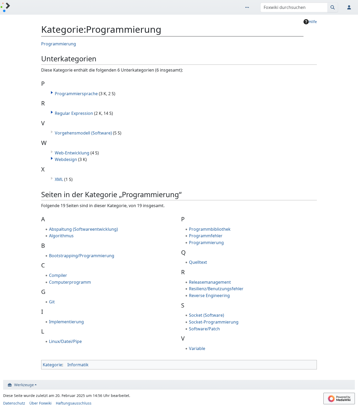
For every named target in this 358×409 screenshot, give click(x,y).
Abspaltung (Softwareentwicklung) (83, 229)
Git (52, 302)
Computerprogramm (70, 282)
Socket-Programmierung (213, 322)
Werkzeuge (24, 384)
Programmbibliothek (210, 229)
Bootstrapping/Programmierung (81, 256)
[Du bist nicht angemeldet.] (350, 7)
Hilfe (313, 21)
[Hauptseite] (5, 7)
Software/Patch (204, 329)
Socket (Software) (206, 315)
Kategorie (52, 365)
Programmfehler (206, 236)
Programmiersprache (76, 93)
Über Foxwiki (40, 403)
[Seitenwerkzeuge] (248, 7)
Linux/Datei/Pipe (65, 341)
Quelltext (198, 262)
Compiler (58, 275)
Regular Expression (74, 113)
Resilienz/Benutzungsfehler (216, 289)
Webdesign (66, 159)
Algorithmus (61, 236)
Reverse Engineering (209, 295)
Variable (197, 348)
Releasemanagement (210, 282)
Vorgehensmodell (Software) (83, 133)
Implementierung (66, 322)
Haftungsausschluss (73, 403)
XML (59, 179)
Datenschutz (14, 403)
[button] (52, 92)
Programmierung (58, 44)
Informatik (78, 365)
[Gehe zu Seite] (332, 7)
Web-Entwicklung (72, 153)
